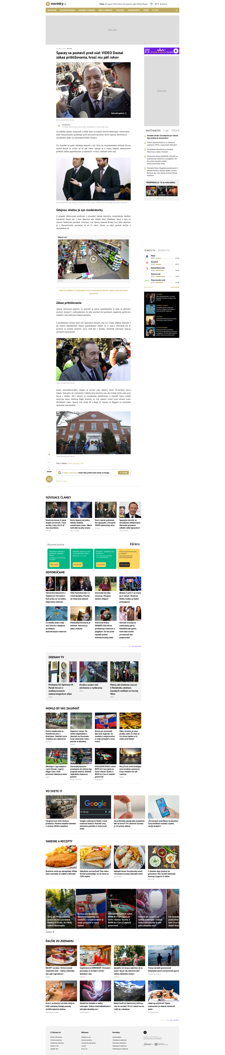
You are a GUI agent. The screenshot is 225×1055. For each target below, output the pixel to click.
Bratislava (49, 741)
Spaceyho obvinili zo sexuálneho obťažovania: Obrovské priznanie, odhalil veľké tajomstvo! (129, 524)
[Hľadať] (176, 10)
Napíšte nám (54, 1049)
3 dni (166, 130)
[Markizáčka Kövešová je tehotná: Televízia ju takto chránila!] (150, 320)
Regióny (72, 744)
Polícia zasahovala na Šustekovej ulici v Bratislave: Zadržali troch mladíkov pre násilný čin (56, 735)
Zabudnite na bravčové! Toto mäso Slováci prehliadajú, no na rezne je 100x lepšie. (94, 874)
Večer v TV (163, 250)
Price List (84, 1049)
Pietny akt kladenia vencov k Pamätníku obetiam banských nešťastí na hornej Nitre (124, 689)
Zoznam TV (56, 657)
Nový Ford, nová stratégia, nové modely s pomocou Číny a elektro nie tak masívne (130, 770)
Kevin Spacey (73, 463)
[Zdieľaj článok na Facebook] (49, 462)
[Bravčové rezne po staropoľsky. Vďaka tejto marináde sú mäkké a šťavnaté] (61, 857)
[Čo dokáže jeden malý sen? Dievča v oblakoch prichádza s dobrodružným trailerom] (150, 309)
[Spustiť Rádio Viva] (161, 49)
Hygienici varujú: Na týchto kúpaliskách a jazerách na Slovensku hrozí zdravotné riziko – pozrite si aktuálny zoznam (80, 736)
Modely (121, 777)
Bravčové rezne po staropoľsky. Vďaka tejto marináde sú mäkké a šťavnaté (61, 872)
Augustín (129, 4)
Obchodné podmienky (88, 1043)
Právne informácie (56, 1037)
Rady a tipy (151, 879)
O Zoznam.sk (55, 1032)
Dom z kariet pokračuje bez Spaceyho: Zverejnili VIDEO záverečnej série (105, 523)
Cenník (83, 1046)
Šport (146, 10)
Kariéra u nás (54, 1046)
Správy (50, 697)
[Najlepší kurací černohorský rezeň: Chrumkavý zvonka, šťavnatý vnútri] (129, 857)
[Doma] (147, 275)
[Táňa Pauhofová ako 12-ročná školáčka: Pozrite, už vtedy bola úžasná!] (150, 298)
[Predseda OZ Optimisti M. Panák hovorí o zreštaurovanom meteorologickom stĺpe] (63, 671)
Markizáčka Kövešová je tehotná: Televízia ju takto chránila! (160, 150)
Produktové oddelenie (119, 1040)
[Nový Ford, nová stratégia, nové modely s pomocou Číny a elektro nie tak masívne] (130, 756)
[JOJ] (147, 262)
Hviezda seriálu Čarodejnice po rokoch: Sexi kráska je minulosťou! (162, 136)
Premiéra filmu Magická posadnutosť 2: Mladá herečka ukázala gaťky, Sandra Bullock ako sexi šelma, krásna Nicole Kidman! (162, 172)
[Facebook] (145, 1033)
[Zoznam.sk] (149, 1045)
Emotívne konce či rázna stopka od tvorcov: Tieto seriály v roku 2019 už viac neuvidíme (56, 524)
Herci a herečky (105, 10)
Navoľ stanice (148, 287)
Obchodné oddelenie (119, 1043)
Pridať (124, 473)
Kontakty (116, 1032)
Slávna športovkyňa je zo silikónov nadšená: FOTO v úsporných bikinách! (162, 143)
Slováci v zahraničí (75, 779)
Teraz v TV (149, 250)
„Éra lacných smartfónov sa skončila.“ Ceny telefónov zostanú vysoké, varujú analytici (163, 823)
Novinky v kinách (87, 10)
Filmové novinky (67, 10)
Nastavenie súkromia (57, 1043)
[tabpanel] (161, 155)
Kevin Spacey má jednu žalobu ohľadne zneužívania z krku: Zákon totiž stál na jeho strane (81, 524)
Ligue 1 (48, 777)
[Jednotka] (147, 268)
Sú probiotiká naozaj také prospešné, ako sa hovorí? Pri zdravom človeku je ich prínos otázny (129, 823)
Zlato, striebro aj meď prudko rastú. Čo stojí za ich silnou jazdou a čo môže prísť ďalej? (129, 735)
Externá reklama (86, 1040)
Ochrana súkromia (56, 1040)
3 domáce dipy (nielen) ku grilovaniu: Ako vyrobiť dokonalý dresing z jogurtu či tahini (161, 874)
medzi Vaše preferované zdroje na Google (85, 473)
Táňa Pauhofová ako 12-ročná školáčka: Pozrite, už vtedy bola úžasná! (166, 298)
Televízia (120, 10)
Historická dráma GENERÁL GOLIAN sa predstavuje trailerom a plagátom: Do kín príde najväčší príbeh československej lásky (162, 160)
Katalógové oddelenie (119, 1046)
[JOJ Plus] (147, 281)
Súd (81, 463)
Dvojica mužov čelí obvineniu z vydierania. (91, 686)
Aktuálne (51, 10)
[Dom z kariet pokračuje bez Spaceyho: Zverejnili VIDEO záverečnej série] (106, 510)
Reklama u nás (86, 1037)
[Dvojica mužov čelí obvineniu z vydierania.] (93, 671)
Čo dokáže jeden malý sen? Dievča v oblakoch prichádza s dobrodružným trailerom (165, 309)
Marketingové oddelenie (120, 1049)
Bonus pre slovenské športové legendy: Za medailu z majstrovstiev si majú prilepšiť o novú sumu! (105, 736)
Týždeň (175, 130)
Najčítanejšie (153, 130)
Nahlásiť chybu (61, 481)
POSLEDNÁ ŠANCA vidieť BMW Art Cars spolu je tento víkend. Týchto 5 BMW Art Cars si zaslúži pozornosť (105, 771)
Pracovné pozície (55, 544)
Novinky (69, 48)
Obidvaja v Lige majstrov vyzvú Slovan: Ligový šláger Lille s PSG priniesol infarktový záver (56, 770)
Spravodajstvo (116, 1037)
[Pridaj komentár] (49, 454)
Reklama (84, 1032)
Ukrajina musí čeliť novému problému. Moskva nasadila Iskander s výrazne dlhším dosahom (61, 823)
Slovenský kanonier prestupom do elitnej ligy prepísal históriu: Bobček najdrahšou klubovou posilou (81, 771)
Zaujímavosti (134, 10)
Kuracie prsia (117, 876)
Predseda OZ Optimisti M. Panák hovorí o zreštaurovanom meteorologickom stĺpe (61, 689)
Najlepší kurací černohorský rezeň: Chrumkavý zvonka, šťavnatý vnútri (128, 872)
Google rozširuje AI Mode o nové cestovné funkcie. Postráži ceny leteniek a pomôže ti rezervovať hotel (93, 825)
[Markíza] (147, 256)
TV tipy (155, 10)
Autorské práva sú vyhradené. (153, 1039)
